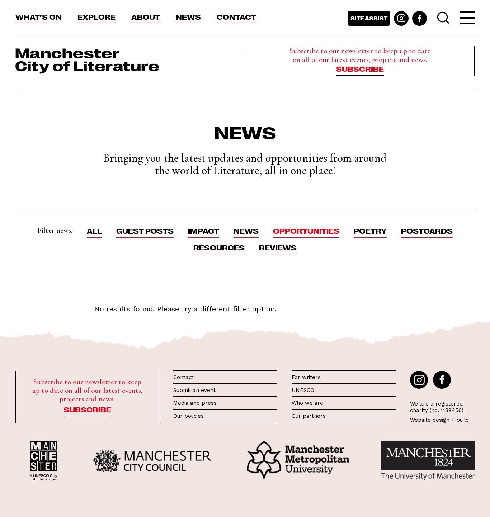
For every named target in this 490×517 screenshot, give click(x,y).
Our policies (188, 416)
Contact (236, 16)
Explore (96, 16)
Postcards (427, 230)
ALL (94, 230)
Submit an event (194, 390)
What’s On (38, 16)
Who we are (307, 403)
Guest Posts (145, 230)
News (188, 16)
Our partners (309, 416)
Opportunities (306, 230)
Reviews (278, 247)
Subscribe (360, 68)
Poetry (370, 230)
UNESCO (303, 390)
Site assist (368, 18)
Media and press (195, 403)
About (145, 16)
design (441, 420)
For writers (306, 377)
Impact (203, 230)
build (462, 420)
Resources (219, 247)
